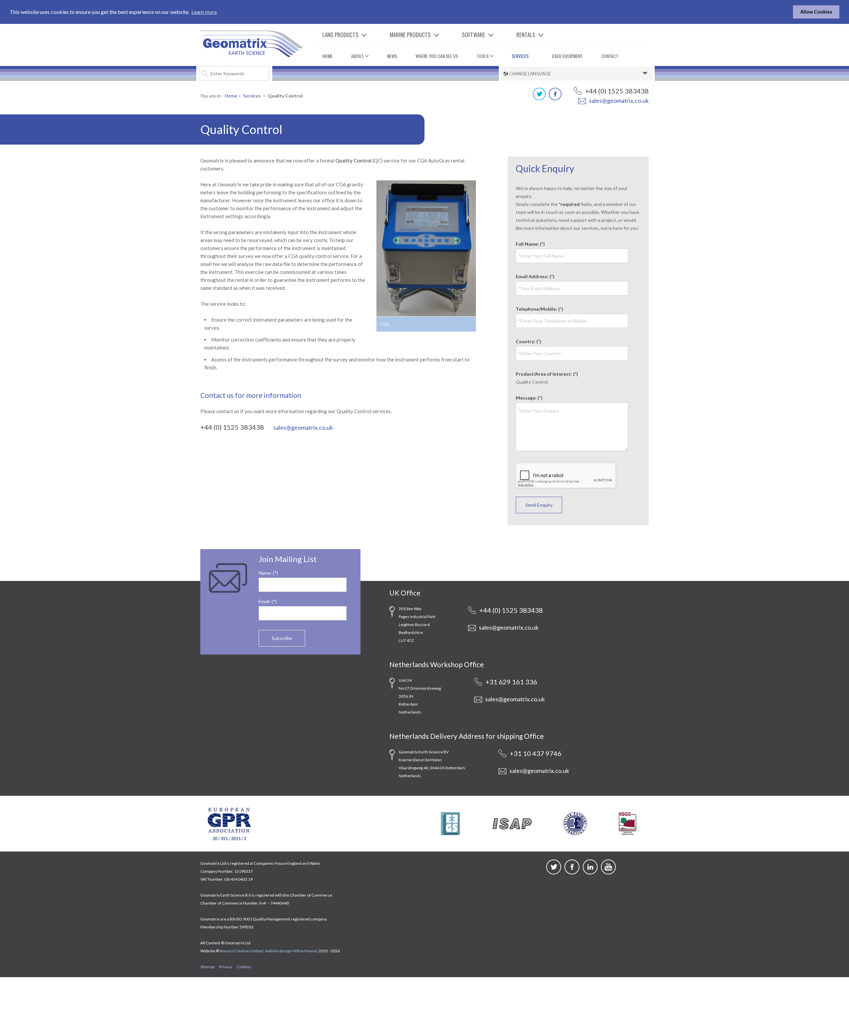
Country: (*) (528, 341)
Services (520, 55)
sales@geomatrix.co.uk (618, 100)
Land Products (340, 35)
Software (473, 35)
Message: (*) (529, 398)
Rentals (525, 35)
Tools (483, 55)
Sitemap (207, 966)
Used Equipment (567, 55)
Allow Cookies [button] (816, 12)
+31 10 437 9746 (534, 753)
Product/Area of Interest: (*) (547, 374)
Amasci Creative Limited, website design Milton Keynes (269, 950)
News (392, 55)
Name (265, 573)
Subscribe (282, 638)
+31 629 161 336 (510, 682)
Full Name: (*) (530, 244)
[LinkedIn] (590, 872)
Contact (609, 55)
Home (327, 55)
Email (264, 601)
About (357, 55)
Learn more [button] (204, 12)
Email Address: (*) (535, 276)
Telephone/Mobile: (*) (539, 309)
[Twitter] (539, 98)
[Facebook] (555, 98)
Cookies (244, 966)
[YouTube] (608, 872)
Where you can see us (437, 55)
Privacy (225, 966)
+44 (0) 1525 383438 (616, 91)
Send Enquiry (539, 505)
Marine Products (410, 35)
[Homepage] (251, 43)
